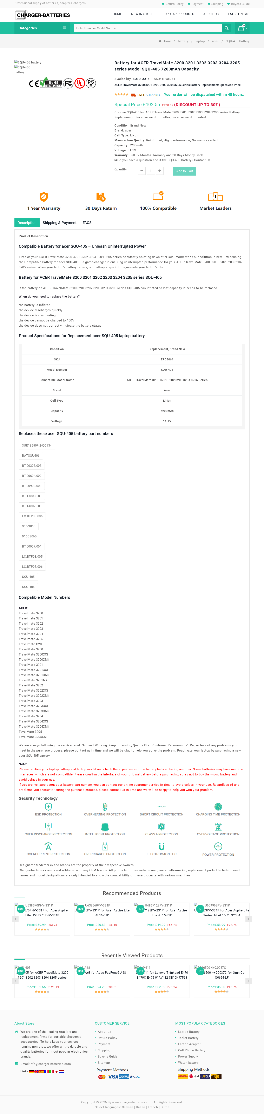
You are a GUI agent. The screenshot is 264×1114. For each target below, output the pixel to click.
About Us (104, 1032)
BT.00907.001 (31, 546)
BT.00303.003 (31, 466)
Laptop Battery (189, 1032)
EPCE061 (169, 79)
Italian (140, 1107)
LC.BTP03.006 (32, 516)
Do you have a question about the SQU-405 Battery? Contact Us (164, 160)
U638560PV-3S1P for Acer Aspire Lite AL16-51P (102, 913)
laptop (201, 41)
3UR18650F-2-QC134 (37, 445)
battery (183, 41)
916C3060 (29, 536)
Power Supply (188, 1056)
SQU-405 (28, 577)
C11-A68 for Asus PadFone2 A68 (102, 972)
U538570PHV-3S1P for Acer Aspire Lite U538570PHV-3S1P (42, 913)
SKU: (157, 79)
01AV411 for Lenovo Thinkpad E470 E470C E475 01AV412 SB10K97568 (162, 975)
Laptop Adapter (189, 1044)
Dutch (165, 1107)
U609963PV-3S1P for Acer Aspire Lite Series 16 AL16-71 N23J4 (221, 913)
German (127, 1107)
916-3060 (28, 526)
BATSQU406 (31, 455)
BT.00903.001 (31, 486)
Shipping (217, 4)
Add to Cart (184, 171)
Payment (197, 4)
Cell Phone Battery (191, 1050)
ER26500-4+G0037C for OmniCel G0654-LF (221, 975)
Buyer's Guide (240, 4)
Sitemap (104, 1063)
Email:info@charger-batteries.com (45, 1064)
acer (215, 41)
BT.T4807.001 (32, 506)
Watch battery (188, 1063)
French (153, 1107)
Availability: (123, 79)
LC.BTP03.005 (32, 556)
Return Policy (174, 4)
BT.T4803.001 (32, 496)
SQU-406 (28, 587)
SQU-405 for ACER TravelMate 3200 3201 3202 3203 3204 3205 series (42, 975)
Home (167, 41)
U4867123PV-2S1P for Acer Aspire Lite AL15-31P (162, 913)
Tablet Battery (188, 1038)
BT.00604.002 (31, 476)
